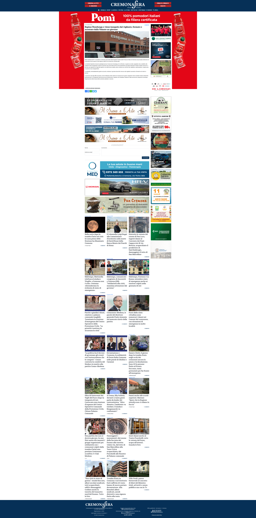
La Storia (127, 10)
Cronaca (103, 10)
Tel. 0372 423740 (157, 510)
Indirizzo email (88, 152)
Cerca (156, 10)
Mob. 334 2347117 (157, 511)
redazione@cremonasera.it (128, 513)
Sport (108, 10)
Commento (104, 148)
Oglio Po (162, 6)
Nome (86, 148)
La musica (114, 10)
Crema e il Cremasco (163, 3)
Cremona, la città (93, 3)
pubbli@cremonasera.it (157, 512)
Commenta (145, 157)
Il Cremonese (93, 6)
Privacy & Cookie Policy (157, 515)
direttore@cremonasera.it (128, 509)
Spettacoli (134, 10)
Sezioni (149, 10)
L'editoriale (141, 10)
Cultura (120, 10)
